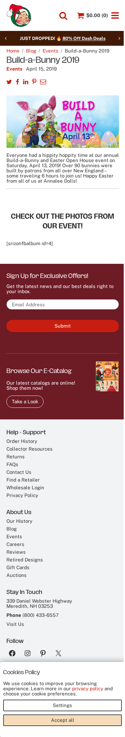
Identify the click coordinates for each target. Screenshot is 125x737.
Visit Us (15, 624)
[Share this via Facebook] (17, 82)
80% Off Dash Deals (84, 38)
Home (13, 50)
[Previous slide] (6, 38)
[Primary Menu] (115, 15)
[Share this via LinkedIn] (25, 82)
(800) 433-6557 (40, 615)
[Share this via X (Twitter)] (9, 82)
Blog (31, 50)
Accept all (62, 720)
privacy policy (87, 688)
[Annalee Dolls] (19, 15)
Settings (62, 705)
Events (50, 50)
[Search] (63, 15)
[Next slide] (119, 38)
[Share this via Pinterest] (34, 82)
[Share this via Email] (43, 82)
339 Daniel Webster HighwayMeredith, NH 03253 (39, 603)
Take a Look (25, 401)
